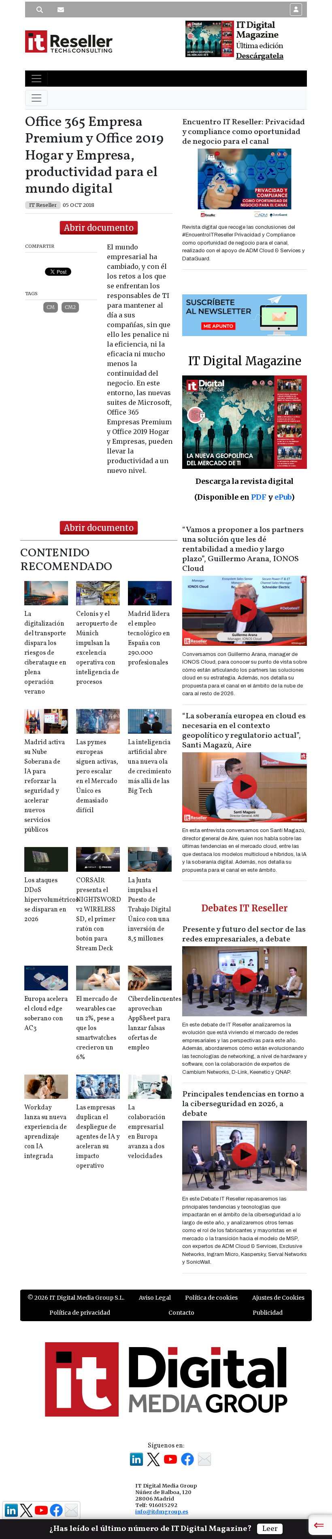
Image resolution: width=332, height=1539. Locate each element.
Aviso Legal (155, 1297)
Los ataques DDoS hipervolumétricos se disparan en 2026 (51, 900)
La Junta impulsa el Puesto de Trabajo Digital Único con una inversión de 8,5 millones (149, 909)
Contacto (181, 1312)
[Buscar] (39, 10)
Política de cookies (211, 1297)
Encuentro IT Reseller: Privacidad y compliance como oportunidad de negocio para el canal (243, 132)
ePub (283, 497)
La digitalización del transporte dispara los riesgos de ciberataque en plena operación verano (45, 653)
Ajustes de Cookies (278, 1297)
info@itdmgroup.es (161, 1511)
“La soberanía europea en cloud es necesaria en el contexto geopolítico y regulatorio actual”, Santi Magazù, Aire (244, 731)
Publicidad (268, 1312)
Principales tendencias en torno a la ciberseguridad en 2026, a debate (243, 1104)
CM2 (70, 307)
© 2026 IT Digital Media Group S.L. (76, 1297)
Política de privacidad (79, 1312)
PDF (258, 497)
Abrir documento (99, 228)
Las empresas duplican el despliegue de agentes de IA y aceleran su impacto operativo (98, 1137)
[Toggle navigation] (36, 78)
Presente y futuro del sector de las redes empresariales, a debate (244, 934)
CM (51, 307)
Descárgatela (259, 56)
